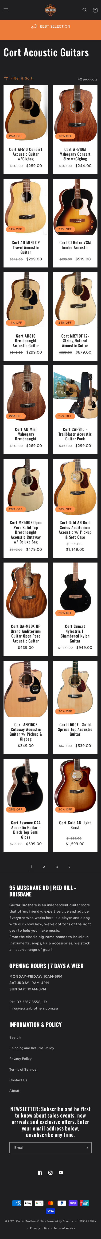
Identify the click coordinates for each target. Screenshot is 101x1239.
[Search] (85, 10)
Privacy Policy (20, 1059)
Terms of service (64, 1228)
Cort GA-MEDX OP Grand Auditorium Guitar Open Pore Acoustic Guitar (26, 633)
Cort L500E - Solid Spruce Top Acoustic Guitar (75, 729)
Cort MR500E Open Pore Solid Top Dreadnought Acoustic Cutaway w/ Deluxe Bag (26, 532)
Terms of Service (23, 1070)
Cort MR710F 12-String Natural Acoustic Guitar (75, 341)
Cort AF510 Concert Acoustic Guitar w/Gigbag (26, 154)
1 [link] (31, 867)
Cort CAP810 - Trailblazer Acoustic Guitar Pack (75, 434)
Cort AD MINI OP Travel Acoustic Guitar (26, 247)
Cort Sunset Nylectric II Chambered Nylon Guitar (75, 633)
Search (15, 1037)
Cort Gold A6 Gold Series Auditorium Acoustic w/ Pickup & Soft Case (75, 529)
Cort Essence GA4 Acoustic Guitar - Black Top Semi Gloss (26, 830)
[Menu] (6, 10)
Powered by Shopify (60, 1221)
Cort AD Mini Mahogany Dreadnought (26, 434)
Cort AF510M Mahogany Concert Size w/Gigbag (75, 154)
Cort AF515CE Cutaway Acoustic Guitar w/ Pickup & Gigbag (26, 732)
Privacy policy (39, 1228)
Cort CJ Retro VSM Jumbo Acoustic (75, 245)
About (14, 1091)
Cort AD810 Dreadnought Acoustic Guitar (26, 341)
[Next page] (69, 867)
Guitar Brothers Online (31, 1221)
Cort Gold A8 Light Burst (75, 825)
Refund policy (87, 1220)
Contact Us (18, 1080)
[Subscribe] (86, 1147)
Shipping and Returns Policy (31, 1048)
